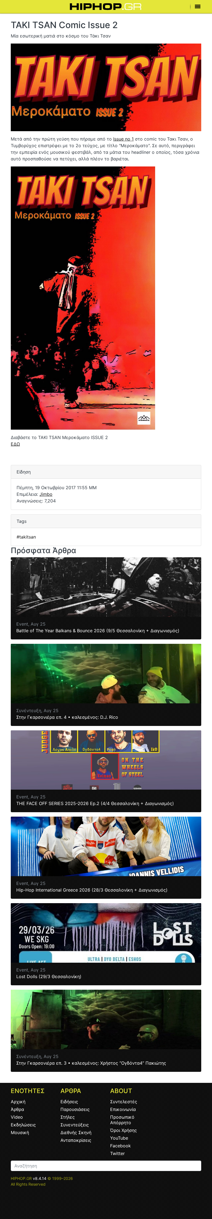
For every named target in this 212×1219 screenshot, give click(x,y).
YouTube (119, 1138)
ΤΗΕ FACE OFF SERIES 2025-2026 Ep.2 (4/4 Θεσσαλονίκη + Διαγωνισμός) (95, 803)
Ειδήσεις (69, 1101)
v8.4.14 (39, 1178)
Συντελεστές (123, 1101)
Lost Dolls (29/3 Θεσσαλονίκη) (48, 976)
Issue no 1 (123, 139)
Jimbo (45, 494)
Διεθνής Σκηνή (75, 1132)
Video (17, 1117)
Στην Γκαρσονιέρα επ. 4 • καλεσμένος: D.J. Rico (67, 717)
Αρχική (18, 1101)
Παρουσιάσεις (75, 1109)
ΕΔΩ (15, 444)
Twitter (117, 1153)
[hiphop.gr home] (106, 6)
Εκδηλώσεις (23, 1124)
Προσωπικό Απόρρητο (122, 1119)
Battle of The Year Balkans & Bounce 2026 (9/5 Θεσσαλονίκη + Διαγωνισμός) (97, 630)
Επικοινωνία (123, 1109)
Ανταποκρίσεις (75, 1140)
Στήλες (67, 1117)
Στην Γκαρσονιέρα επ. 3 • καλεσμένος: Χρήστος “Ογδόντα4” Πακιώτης (91, 1063)
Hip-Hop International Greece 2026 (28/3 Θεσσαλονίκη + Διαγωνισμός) (92, 890)
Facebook (120, 1145)
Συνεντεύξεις (74, 1124)
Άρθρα (17, 1109)
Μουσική (20, 1132)
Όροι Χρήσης (123, 1130)
